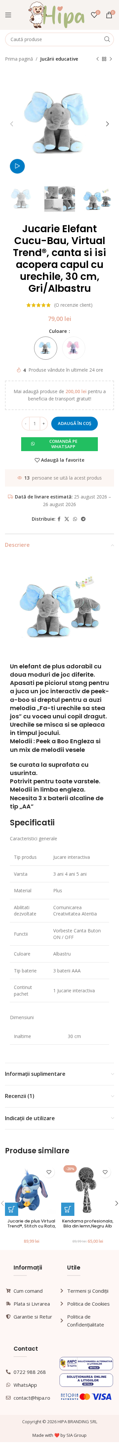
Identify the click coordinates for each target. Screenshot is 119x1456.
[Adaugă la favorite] (49, 1172)
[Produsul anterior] (97, 59)
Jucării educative (59, 59)
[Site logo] (56, 14)
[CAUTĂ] (107, 39)
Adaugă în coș (74, 423)
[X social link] (66, 519)
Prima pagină (19, 59)
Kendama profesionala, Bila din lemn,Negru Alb (87, 1223)
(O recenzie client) (73, 305)
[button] (59, 444)
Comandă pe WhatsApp (63, 443)
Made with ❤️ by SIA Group (59, 1435)
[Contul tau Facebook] (59, 519)
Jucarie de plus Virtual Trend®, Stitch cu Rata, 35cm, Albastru (31, 1226)
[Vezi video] (17, 166)
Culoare (58, 331)
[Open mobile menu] (8, 15)
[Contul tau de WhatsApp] (75, 519)
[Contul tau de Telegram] (83, 519)
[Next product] (110, 59)
